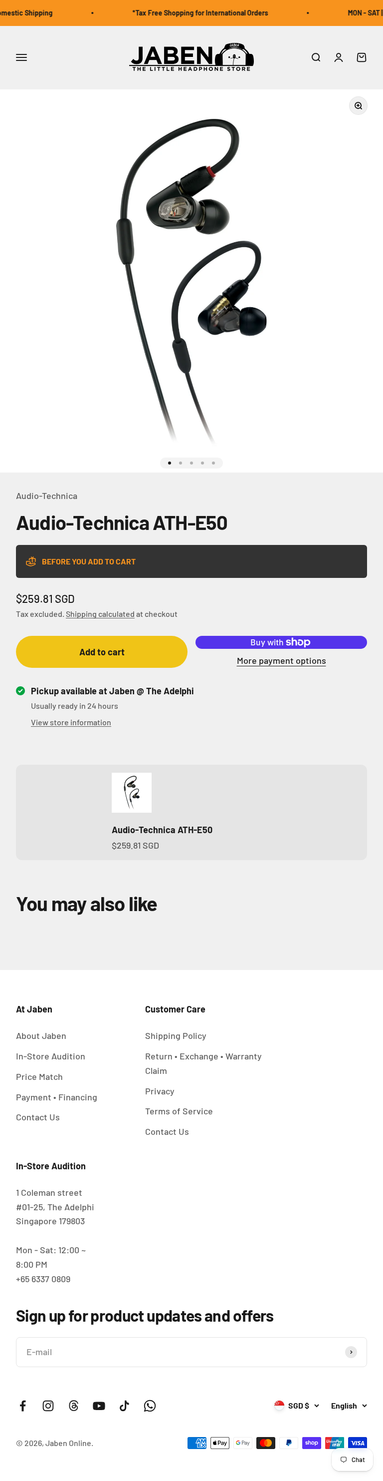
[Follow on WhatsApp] (150, 1406)
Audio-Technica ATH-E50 (162, 829)
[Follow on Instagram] (48, 1406)
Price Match (39, 1076)
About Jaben (41, 1035)
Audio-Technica (46, 495)
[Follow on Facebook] (22, 1406)
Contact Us (38, 1116)
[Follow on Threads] (73, 1406)
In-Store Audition (50, 1055)
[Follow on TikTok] (124, 1406)
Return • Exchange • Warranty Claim (203, 1063)
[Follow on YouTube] (99, 1406)
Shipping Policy (175, 1035)
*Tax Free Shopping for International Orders (193, 12)
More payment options (281, 660)
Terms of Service (179, 1110)
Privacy (160, 1090)
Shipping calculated (100, 613)
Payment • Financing (56, 1096)
